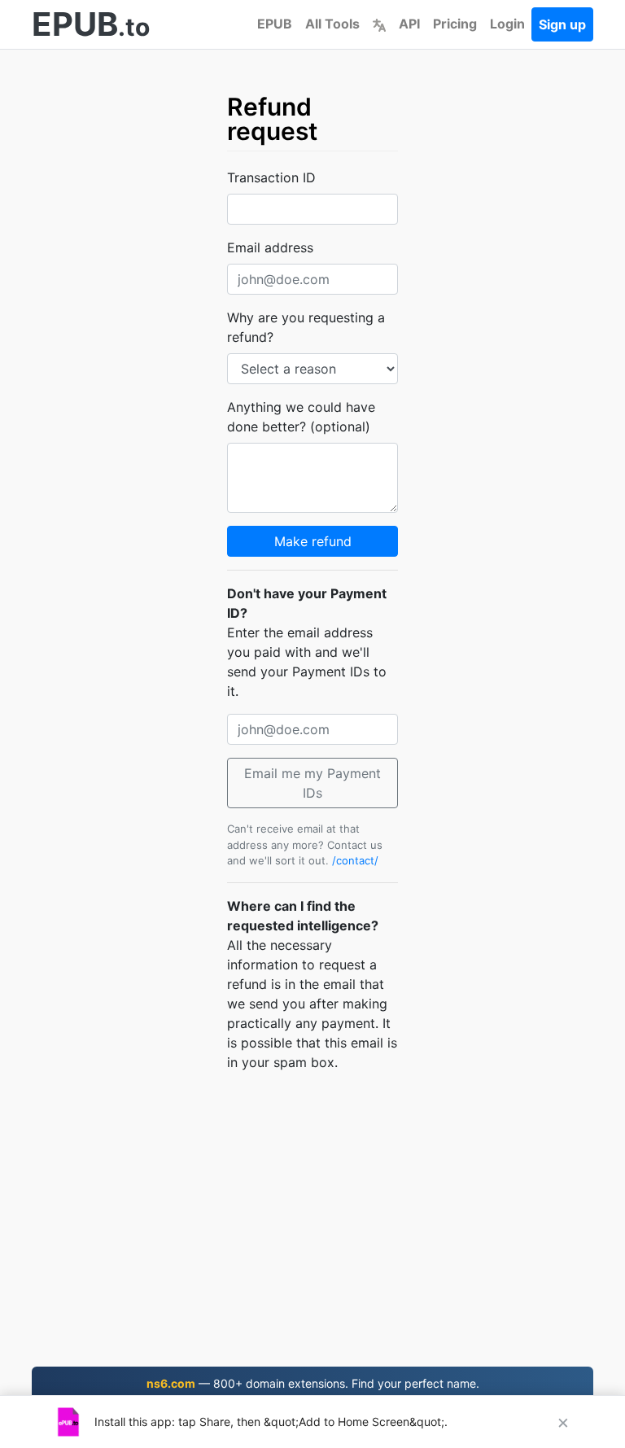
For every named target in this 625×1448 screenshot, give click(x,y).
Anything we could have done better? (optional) (301, 417)
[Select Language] (379, 23)
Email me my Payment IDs (312, 783)
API (409, 23)
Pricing (455, 23)
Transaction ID (271, 177)
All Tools (332, 23)
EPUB (274, 23)
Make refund (313, 541)
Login (507, 23)
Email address (270, 247)
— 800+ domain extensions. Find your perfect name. (312, 1383)
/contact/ (355, 860)
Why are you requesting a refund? (306, 327)
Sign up (562, 24)
